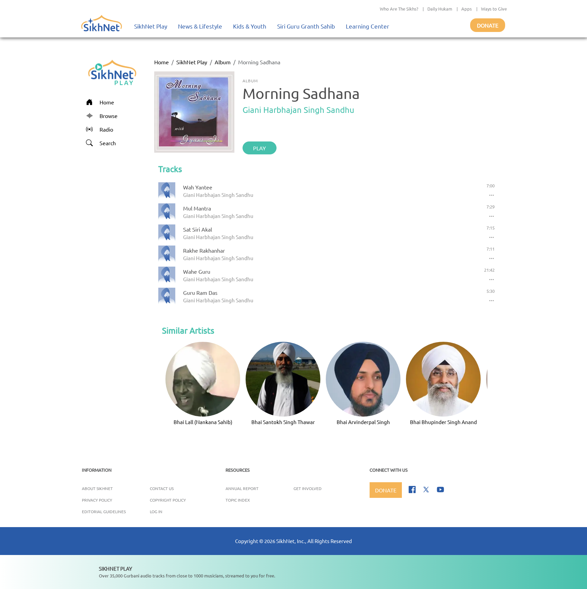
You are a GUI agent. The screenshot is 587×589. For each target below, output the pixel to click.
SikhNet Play (150, 26)
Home (161, 61)
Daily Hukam (439, 9)
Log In (156, 511)
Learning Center (367, 26)
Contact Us (162, 488)
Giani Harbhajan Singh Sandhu (298, 110)
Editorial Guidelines (104, 511)
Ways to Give (494, 9)
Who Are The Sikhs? (399, 9)
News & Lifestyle (200, 26)
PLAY (259, 148)
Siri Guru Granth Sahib (306, 26)
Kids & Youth (249, 26)
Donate (487, 25)
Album (223, 61)
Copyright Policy (168, 500)
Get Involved (308, 488)
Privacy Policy (97, 500)
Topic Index (238, 500)
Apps (466, 9)
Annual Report (242, 488)
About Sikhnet (97, 488)
